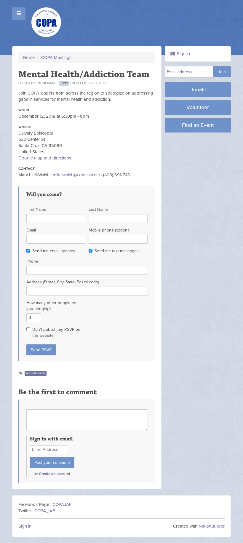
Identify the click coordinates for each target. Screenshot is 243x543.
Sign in (183, 53)
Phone (32, 261)
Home (29, 57)
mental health (35, 373)
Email (31, 230)
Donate (197, 89)
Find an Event (198, 125)
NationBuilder (212, 526)
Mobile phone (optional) (110, 230)
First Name (36, 209)
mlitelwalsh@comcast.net (76, 175)
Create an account (54, 474)
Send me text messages (117, 250)
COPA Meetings (56, 57)
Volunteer (197, 107)
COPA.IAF (61, 504)
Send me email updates (53, 250)
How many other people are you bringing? (52, 305)
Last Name (98, 209)
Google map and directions (44, 158)
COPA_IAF (44, 510)
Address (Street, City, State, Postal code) (62, 282)
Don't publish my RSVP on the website (56, 332)
